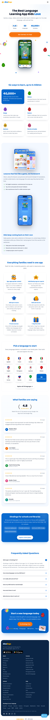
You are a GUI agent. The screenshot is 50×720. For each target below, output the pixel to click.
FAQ (27, 690)
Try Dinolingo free (25, 624)
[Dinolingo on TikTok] (12, 714)
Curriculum (5, 660)
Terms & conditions (30, 692)
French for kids (29, 660)
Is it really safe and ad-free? (10, 579)
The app (5, 671)
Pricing (4, 663)
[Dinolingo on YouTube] (4, 714)
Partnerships (6, 676)
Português (26, 706)
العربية (9, 708)
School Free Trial (7, 699)
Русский (43, 706)
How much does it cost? (9, 590)
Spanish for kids (29, 658)
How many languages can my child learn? (14, 573)
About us (5, 667)
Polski (38, 706)
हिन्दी (13, 708)
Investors (5, 678)
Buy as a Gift (6, 697)
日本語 (16, 708)
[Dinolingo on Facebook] (7, 714)
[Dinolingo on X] (15, 714)
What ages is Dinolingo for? (10, 560)
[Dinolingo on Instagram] (9, 714)
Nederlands (33, 706)
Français (10, 706)
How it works (6, 658)
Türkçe (4, 708)
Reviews (5, 665)
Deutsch (15, 706)
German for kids (29, 663)
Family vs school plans (8, 694)
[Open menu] (47, 2)
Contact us (28, 686)
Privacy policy (29, 688)
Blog (4, 669)
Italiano (20, 706)
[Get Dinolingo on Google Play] (18, 652)
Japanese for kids (30, 665)
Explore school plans (25, 537)
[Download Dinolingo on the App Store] (8, 652)
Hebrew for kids (29, 669)
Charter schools (6, 686)
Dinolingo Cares (6, 674)
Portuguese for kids (30, 671)
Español (5, 706)
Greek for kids (29, 667)
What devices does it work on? (11, 596)
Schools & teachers (7, 683)
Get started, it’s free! (25, 34)
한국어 (21, 708)
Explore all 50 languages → (25, 386)
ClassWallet (5, 692)
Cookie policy (29, 694)
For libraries (6, 690)
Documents (28, 697)
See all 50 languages (30, 674)
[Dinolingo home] (6, 2)
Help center (28, 683)
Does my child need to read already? (13, 585)
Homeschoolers (6, 688)
